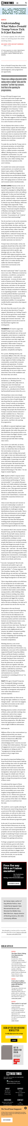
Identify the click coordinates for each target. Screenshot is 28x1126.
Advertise (20, 1095)
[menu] (17, 3)
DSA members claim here (14, 883)
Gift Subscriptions (7, 1103)
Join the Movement (7, 1120)
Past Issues (7, 1092)
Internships (20, 1104)
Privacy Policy (7, 1094)
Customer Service (7, 1105)
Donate (20, 1091)
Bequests (20, 1094)
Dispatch (3, 20)
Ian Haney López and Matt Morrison (12, 44)
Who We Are (8, 1091)
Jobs (20, 1102)
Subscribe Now (17, 1061)
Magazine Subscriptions (7, 1102)
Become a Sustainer (20, 1092)
